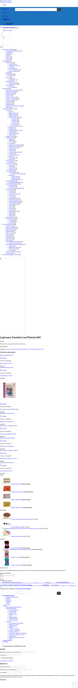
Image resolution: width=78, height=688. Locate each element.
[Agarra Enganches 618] (6, 355)
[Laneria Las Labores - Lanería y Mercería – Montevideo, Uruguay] (6, 1)
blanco (27, 582)
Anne (10, 67)
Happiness (15, 124)
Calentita (11, 220)
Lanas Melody (9, 189)
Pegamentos (9, 104)
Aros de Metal (9, 94)
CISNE (8, 72)
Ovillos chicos (9, 253)
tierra (72, 585)
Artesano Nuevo (13, 194)
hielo (52, 582)
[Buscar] (59, 9)
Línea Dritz (12, 27)
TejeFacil (11, 214)
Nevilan (11, 153)
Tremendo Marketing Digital (23, 588)
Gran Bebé (12, 221)
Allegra (11, 78)
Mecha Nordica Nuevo (15, 201)
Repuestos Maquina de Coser (13, 106)
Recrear (11, 210)
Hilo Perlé (8, 236)
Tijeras (8, 107)
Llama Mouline (13, 82)
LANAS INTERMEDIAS (12, 184)
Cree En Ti (15, 121)
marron (40, 585)
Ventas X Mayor (7, 640)
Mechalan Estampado (14, 146)
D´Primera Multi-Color (15, 126)
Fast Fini (14, 123)
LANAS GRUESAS (10, 181)
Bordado (8, 95)
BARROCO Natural (14, 247)
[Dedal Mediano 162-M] (6, 367)
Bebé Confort (12, 114)
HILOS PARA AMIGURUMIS (13, 241)
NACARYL (55, 585)
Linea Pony (9, 103)
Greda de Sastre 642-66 (6, 471)
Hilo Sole (8, 240)
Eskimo (11, 162)
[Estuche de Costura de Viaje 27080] (9, 401)
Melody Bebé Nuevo (14, 202)
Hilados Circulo (10, 136)
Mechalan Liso (13, 147)
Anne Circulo (9, 225)
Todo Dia (11, 134)
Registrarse (3, 679)
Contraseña (3, 655)
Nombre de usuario (5, 666)
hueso (55, 582)
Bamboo (14, 120)
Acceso (10, 658)
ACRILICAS (12, 185)
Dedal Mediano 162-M (6, 375)
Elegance (8, 54)
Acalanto (14, 119)
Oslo (7, 55)
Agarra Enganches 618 (6, 363)
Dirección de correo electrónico (8, 669)
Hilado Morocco (10, 230)
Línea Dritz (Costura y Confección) (18, 633)
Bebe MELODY (16, 179)
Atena (10, 111)
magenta (34, 585)
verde (75, 585)
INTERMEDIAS (62, 582)
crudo (40, 582)
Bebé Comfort (13, 113)
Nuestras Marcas (10, 218)
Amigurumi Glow (13, 65)
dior (42, 582)
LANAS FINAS (10, 171)
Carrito (5, 12)
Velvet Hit (11, 168)
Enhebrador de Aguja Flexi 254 (8, 434)
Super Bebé (12, 132)
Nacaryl (11, 205)
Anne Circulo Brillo (11, 227)
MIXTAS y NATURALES (15, 182)
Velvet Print (12, 169)
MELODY (8, 81)
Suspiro (8, 59)
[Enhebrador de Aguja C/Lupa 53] (9, 450)
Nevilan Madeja (13, 155)
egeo (44, 582)
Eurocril (11, 143)
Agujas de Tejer (10, 93)
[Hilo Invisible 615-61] (7, 36)
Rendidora (12, 129)
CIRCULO (8, 62)
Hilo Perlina (9, 237)
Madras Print (12, 165)
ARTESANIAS (12, 172)
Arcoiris (11, 191)
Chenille (8, 52)
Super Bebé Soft (13, 133)
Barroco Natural (13, 71)
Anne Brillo (12, 68)
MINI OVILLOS (13, 84)
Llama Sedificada (13, 198)
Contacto (5, 16)
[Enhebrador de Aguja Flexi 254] (8, 425)
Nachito (11, 150)
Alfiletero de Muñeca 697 (6, 421)
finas (47, 583)
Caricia (11, 195)
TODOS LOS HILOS (8, 224)
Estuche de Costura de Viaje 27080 (9, 409)
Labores (11, 223)
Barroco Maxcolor (14, 69)
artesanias (17, 582)
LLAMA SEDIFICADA (16, 585)
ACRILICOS (7, 582)
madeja (29, 585)
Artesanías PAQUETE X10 (13, 51)
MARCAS (5, 61)
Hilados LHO (9, 137)
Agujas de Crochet (11, 91)
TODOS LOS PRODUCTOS (10, 254)
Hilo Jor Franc (9, 233)
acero (1, 582)
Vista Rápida (3, 358)
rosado (69, 585)
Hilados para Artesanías (15, 145)
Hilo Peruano (9, 238)
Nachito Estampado (14, 152)
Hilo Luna (8, 234)
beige (25, 582)
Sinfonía (8, 56)
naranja (60, 585)
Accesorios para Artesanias (13, 90)
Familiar (11, 197)
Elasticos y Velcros (11, 100)
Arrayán (11, 192)
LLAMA (3, 585)
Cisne (7, 110)
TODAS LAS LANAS (8, 108)
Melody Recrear (13, 204)
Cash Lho (11, 142)
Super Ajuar (12, 158)
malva (37, 585)
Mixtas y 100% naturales (12, 251)
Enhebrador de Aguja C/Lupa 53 (8, 458)
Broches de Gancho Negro (7, 446)
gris (50, 583)
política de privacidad (16, 677)
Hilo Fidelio (9, 231)
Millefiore (11, 149)
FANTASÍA (12, 186)
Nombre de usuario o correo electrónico (10, 652)
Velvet (10, 166)
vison (1, 587)
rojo (65, 585)
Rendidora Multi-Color (15, 130)
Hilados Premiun (10, 163)
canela (33, 582)
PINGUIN (8, 85)
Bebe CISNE (15, 176)
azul (23, 583)
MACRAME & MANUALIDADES (14, 244)
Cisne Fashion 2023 (14, 117)
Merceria (6, 27)
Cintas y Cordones (11, 97)
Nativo (11, 207)
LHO (7, 77)
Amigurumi (12, 64)
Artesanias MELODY (17, 173)
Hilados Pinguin (10, 160)
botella (30, 582)
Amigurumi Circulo (14, 243)
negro (63, 585)
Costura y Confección (11, 98)
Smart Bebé (12, 87)
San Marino (12, 80)
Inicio (1, 27)
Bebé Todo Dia (13, 116)
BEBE (10, 175)
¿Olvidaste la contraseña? (6, 660)
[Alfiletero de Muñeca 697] (7, 413)
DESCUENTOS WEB (8, 49)
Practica (11, 208)
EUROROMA (9, 74)
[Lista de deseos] (0, 369)
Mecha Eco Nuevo (14, 199)
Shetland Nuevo (13, 211)
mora (50, 585)
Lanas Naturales (10, 217)
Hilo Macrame (13, 249)
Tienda (5, 9)
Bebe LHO (15, 178)
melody (45, 585)
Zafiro (10, 215)
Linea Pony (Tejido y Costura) (16, 634)
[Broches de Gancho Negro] (7, 438)
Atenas (11, 246)
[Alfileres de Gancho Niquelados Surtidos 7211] (7, 44)
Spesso (8, 58)
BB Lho (11, 140)
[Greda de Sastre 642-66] (7, 462)
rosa (67, 585)
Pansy (10, 156)
